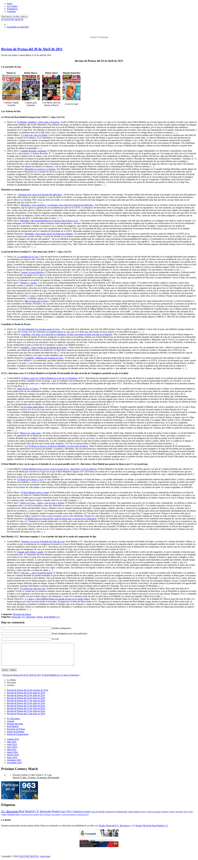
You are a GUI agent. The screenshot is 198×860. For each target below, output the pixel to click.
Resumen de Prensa (22, 614)
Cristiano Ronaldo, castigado (33, 151)
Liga (62, 811)
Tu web (55, 639)
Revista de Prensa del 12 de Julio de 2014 (26, 713)
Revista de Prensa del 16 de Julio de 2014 (26, 703)
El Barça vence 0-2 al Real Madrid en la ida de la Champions (49, 378)
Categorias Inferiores (69, 814)
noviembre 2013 (14, 762)
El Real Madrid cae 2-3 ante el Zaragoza (60, 675)
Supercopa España (154, 812)
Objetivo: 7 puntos (28, 282)
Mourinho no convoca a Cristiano (40, 169)
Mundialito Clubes (13, 814)
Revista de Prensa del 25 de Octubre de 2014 (27, 690)
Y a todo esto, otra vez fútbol (34, 135)
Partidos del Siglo (15, 724)
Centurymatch (133, 811)
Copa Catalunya (56, 814)
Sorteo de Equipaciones (18, 734)
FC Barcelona (13, 718)
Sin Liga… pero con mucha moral (36, 573)
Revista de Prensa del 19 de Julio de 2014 (26, 695)
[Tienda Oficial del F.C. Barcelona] (99, 846)
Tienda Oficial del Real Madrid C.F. (151, 825)
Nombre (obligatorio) (61, 628)
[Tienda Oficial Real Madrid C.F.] (99, 836)
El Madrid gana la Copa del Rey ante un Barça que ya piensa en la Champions (60, 518)
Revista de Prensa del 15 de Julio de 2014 (26, 706)
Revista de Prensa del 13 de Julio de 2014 (26, 711)
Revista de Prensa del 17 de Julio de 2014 (26, 700)
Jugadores (165, 812)
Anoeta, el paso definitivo (32, 272)
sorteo (185, 812)
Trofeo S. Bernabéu (176, 812)
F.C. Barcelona (29, 617)
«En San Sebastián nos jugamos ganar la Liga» (38, 329)
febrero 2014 (13, 755)
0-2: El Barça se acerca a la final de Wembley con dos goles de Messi (56, 446)
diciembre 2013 (14, 760)
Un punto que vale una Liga (33, 588)
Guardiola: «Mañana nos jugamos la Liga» (44, 358)
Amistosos (110, 811)
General (10, 721)
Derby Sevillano (45, 814)
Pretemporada (121, 811)
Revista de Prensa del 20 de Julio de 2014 (26, 692)
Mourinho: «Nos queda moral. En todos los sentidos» (49, 233)
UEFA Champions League (78, 811)
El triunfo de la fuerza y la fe (30, 479)
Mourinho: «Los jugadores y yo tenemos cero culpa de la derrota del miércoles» (57, 205)
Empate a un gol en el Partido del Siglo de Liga (43, 541)
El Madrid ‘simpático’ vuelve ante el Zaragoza (38, 122)
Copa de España (98, 811)
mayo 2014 (12, 747)
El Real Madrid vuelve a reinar (35, 492)
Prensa (40, 617)
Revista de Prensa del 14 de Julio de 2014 (26, 708)
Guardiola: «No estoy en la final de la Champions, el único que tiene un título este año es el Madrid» (66, 334)
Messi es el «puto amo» (30, 433)
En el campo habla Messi (32, 407)
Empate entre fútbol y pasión (30, 552)
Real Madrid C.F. (52, 617)
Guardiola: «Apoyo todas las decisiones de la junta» (43, 347)
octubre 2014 (13, 739)
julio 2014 (11, 741)
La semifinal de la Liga (27, 256)
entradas (36, 814)
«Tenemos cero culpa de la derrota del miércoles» (39, 194)
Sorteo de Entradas (15, 731)
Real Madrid (12, 726)
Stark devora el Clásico (27, 388)
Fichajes (143, 812)
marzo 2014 (12, 752)
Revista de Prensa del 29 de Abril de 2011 (22, 675)
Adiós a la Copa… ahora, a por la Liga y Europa (42, 503)
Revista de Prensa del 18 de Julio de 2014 (26, 698)
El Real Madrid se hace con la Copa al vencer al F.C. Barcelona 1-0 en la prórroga (59, 469)
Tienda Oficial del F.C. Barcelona (113, 825)
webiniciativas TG (83, 814)
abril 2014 (11, 749)
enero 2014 (12, 757)
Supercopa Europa (27, 814)
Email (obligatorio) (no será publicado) (69, 633)
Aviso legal (45, 856)
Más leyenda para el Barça (37, 301)
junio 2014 (12, 744)
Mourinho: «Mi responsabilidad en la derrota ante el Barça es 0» (49, 220)
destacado (16, 617)
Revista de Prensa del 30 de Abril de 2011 (31, 49)
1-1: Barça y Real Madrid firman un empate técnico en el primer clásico (57, 599)
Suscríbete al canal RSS (18, 27)
